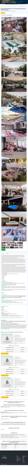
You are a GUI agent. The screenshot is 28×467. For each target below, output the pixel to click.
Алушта (18, 6)
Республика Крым (10, 6)
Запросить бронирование (5, 353)
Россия (3, 6)
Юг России (6, 6)
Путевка (6, 464)
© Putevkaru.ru (2, 464)
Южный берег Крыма (14, 6)
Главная (1, 6)
